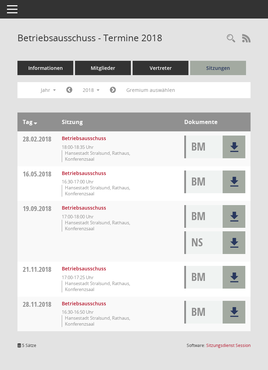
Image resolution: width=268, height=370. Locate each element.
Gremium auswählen (150, 90)
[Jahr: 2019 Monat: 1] (113, 90)
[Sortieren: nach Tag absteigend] (35, 122)
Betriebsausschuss (84, 138)
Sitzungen (218, 68)
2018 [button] (89, 90)
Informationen (45, 68)
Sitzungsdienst (228, 345)
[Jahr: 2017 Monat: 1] (69, 90)
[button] (234, 147)
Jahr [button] (46, 90)
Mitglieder (103, 68)
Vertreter (161, 68)
